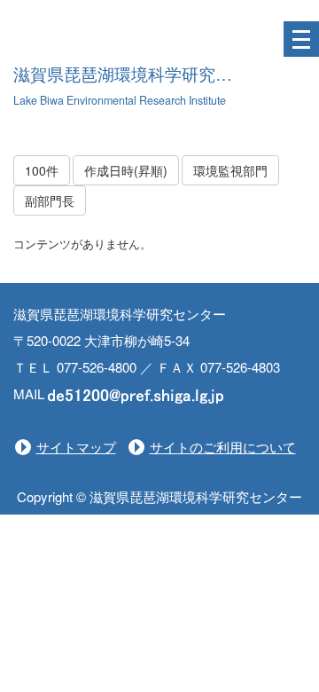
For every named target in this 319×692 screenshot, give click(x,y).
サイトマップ (76, 446)
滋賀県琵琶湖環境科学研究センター (148, 75)
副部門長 (49, 200)
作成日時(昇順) (125, 170)
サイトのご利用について (223, 446)
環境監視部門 (230, 170)
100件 (41, 170)
